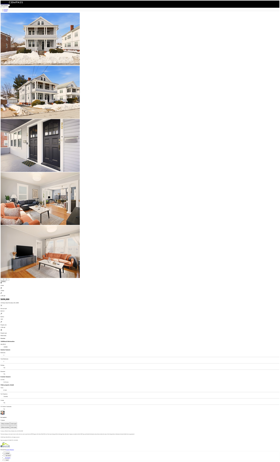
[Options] (2, 279)
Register (6, 7)
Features (5, 10)
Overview (6, 9)
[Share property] (7, 279)
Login (2, 7)
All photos (3, 281)
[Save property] (5, 279)
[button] (140, 39)
